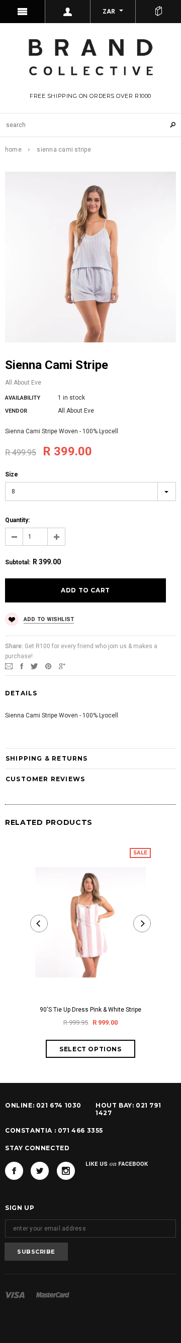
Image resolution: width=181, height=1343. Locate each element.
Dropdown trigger (67, 11)
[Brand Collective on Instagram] (66, 1171)
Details (21, 693)
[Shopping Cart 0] (158, 11)
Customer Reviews (45, 779)
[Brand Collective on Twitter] (40, 1171)
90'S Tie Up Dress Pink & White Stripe (90, 1009)
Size (11, 474)
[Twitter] (34, 665)
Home (13, 149)
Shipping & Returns (47, 758)
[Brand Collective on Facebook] (14, 1171)
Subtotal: (17, 562)
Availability (22, 398)
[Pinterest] (48, 665)
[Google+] (62, 665)
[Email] (9, 665)
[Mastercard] (52, 1294)
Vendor (16, 411)
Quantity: (17, 520)
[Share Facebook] (21, 665)
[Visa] (15, 1294)
